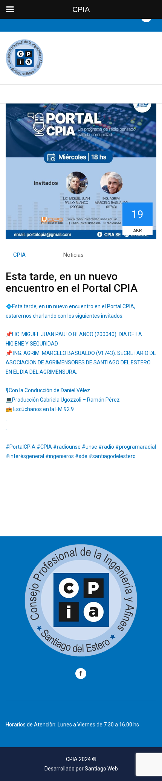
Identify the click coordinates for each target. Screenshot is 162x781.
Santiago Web (101, 769)
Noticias (73, 254)
